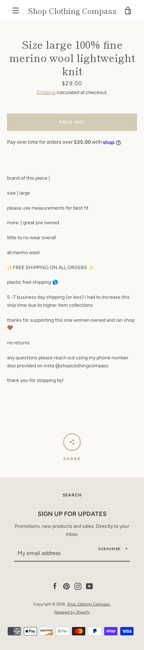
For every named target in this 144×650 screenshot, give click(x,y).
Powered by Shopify (72, 612)
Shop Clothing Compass (72, 10)
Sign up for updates (72, 514)
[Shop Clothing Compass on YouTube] (89, 586)
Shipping (46, 92)
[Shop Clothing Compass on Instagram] (77, 586)
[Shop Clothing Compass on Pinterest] (66, 586)
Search (72, 495)
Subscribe (109, 549)
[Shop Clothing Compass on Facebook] (54, 586)
